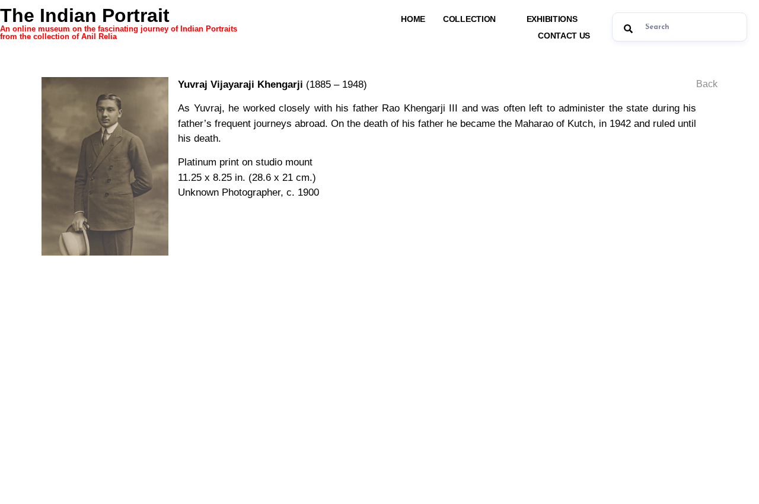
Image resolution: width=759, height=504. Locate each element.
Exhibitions (552, 19)
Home (413, 19)
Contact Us (564, 35)
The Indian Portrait (118, 22)
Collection (469, 19)
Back (706, 84)
